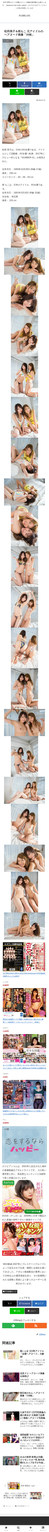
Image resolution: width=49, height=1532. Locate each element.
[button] (32, 92)
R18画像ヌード (10, 1291)
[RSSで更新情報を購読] (36, 1325)
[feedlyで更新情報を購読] (13, 1325)
